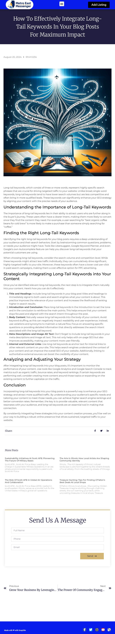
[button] (61, 4)
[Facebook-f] (84, 629)
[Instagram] (96, 629)
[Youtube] (103, 629)
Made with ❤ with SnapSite (15, 630)
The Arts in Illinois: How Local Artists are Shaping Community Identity (84, 459)
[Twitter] (90, 629)
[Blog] (109, 629)
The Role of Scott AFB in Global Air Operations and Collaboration (28, 481)
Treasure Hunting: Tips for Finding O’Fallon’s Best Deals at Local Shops (82, 481)
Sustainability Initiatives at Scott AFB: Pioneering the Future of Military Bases (30, 459)
